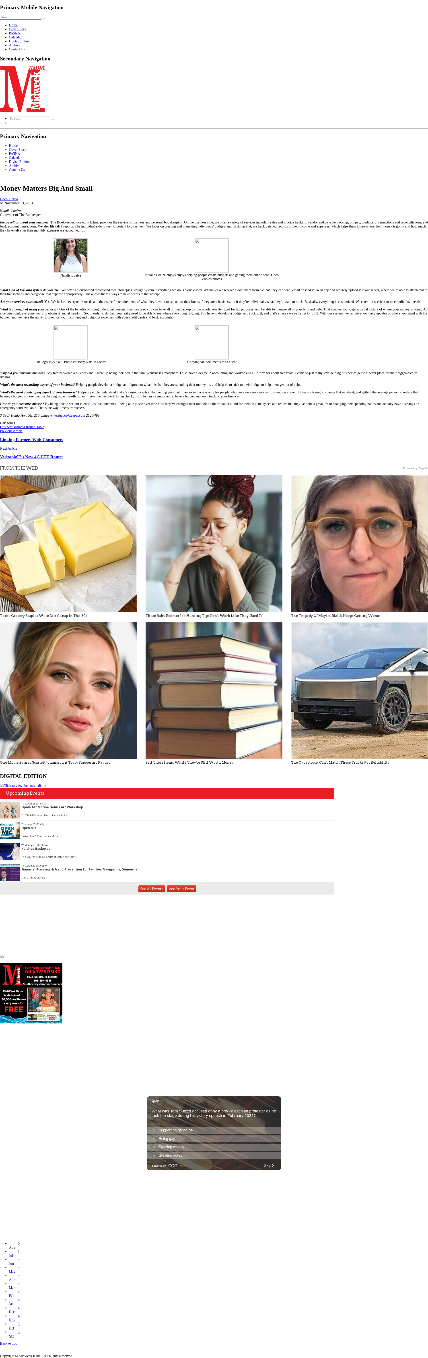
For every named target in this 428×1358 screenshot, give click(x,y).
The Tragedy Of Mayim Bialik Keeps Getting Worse (335, 616)
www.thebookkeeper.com (67, 415)
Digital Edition (19, 41)
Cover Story (17, 29)
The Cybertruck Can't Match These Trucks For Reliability (340, 763)
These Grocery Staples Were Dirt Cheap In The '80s (43, 616)
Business (6, 427)
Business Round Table (28, 427)
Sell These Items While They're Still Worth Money (190, 763)
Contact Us (17, 49)
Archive (14, 45)
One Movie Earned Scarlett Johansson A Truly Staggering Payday (55, 763)
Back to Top (8, 1343)
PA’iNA (14, 33)
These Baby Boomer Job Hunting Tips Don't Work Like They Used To (204, 616)
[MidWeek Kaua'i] (22, 110)
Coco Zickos (9, 199)
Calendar (15, 37)
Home (13, 25)
